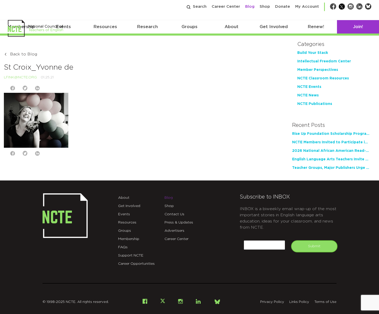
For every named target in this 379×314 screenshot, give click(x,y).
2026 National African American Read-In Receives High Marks (330, 151)
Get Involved (274, 26)
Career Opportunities (136, 264)
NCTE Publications (314, 104)
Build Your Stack (312, 53)
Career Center (226, 7)
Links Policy (299, 302)
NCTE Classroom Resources (323, 78)
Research (147, 26)
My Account (307, 7)
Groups (189, 26)
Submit (314, 246)
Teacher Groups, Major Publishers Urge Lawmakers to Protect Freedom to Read (330, 168)
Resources (105, 26)
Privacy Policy (272, 302)
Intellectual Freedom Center (324, 61)
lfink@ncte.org (20, 77)
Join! (358, 26)
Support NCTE (130, 255)
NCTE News (308, 95)
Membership (128, 239)
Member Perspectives (317, 70)
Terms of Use (325, 302)
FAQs (123, 247)
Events (124, 214)
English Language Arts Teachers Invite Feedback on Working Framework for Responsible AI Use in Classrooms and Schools (330, 159)
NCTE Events (309, 87)
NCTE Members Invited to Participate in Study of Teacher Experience (330, 142)
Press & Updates (178, 222)
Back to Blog (23, 54)
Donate (282, 7)
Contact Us (174, 214)
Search (200, 7)
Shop (265, 7)
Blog (249, 7)
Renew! (316, 26)
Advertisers (174, 231)
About (231, 26)
